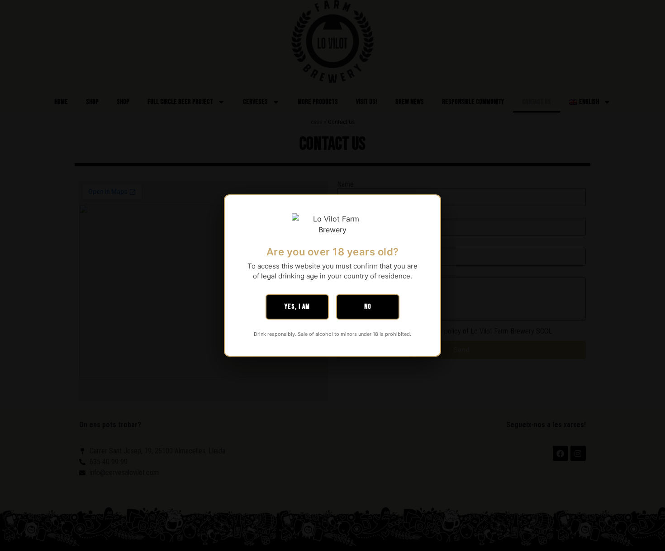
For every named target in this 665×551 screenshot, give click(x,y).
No (367, 306)
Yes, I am (297, 306)
